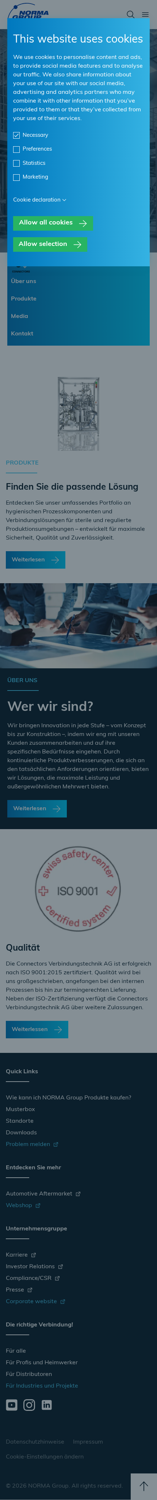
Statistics (34, 163)
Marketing (35, 177)
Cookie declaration (37, 200)
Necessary (35, 135)
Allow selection (43, 244)
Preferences (37, 149)
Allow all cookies (46, 223)
